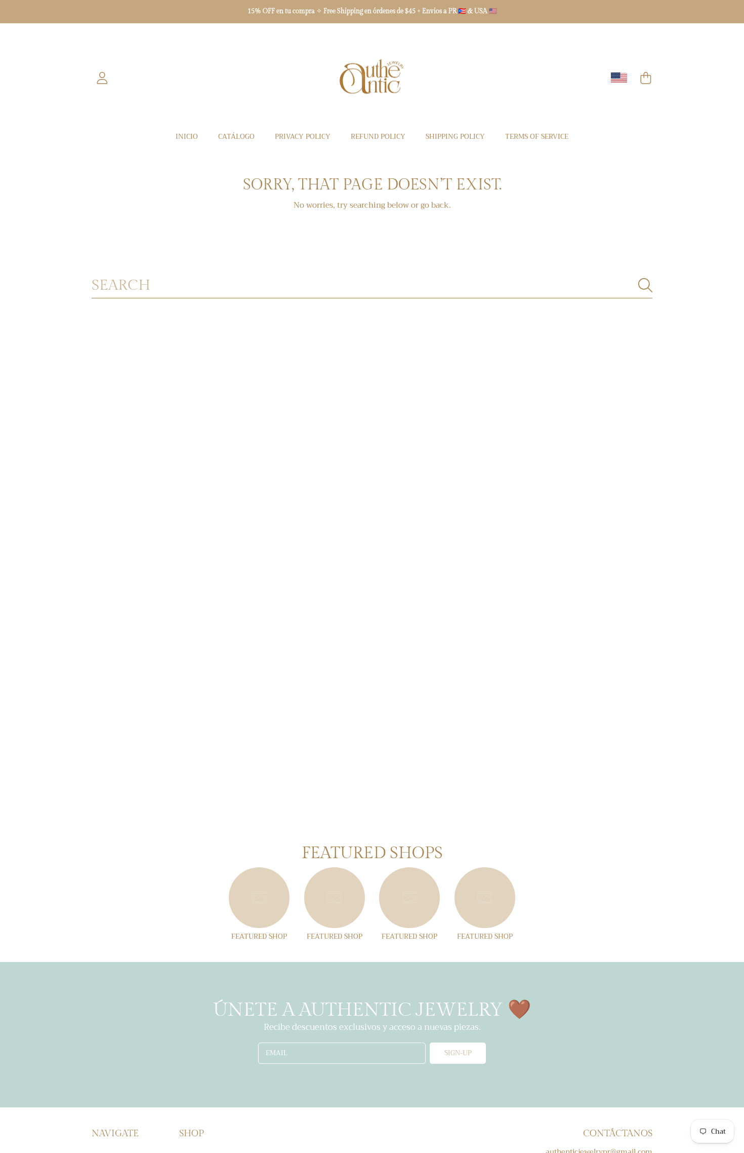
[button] (645, 78)
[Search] (645, 285)
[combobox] (372, 285)
